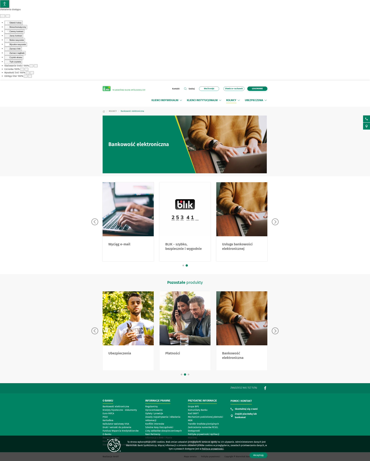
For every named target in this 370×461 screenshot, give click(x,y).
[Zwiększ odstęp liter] (30, 76)
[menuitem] (167, 100)
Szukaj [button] (192, 89)
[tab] (183, 265)
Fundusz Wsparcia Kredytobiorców (120, 430)
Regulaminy (151, 406)
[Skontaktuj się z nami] (366, 118)
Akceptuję (258, 455)
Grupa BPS (193, 406)
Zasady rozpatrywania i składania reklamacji (162, 419)
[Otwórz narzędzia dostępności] (4, 4)
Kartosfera (108, 420)
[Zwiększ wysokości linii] (32, 72)
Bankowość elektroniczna (116, 406)
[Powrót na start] (124, 88)
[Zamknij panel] (7, 16)
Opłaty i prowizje (154, 413)
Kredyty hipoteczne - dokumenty (120, 410)
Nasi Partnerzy (152, 434)
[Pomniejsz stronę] (31, 65)
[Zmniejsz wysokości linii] (27, 72)
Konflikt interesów (154, 423)
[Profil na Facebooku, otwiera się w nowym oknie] (265, 388)
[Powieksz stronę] (36, 65)
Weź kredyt (211, 89)
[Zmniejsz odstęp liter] (25, 76)
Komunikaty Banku (197, 410)
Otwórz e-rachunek (234, 89)
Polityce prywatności (213, 448)
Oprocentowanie (154, 410)
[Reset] (2, 16)
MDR (190, 420)
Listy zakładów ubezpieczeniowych (163, 430)
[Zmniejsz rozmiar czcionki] (22, 69)
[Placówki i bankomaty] (366, 126)
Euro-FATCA (108, 413)
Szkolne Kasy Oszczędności (159, 427)
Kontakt (176, 89)
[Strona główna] (104, 111)
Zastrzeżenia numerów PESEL (203, 427)
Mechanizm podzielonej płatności (205, 417)
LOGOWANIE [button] (257, 88)
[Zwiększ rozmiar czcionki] (26, 69)
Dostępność (194, 430)
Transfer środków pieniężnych (203, 423)
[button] (181, 100)
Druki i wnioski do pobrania (117, 427)
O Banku (107, 434)
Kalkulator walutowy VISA (116, 423)
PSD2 (105, 417)
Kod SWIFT (193, 413)
